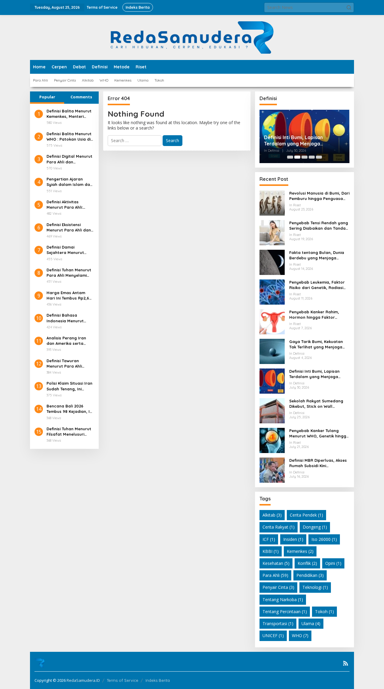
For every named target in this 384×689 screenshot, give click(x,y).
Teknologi (315, 587)
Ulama (311, 623)
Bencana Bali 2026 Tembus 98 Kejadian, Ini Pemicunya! (69, 409)
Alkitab (272, 515)
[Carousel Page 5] (319, 157)
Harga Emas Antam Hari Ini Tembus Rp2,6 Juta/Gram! (67, 295)
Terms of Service (122, 680)
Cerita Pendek (306, 515)
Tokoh (324, 611)
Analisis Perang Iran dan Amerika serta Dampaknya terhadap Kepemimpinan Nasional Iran (68, 341)
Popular (47, 97)
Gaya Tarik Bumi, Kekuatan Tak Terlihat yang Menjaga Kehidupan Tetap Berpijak (316, 344)
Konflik (307, 563)
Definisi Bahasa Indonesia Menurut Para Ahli (65, 318)
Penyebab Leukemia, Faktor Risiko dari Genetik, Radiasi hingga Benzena (317, 285)
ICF (268, 539)
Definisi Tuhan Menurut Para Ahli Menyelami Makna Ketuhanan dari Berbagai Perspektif (69, 272)
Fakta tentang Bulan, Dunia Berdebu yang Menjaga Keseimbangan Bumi (316, 255)
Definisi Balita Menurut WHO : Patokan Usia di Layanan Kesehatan (69, 136)
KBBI (270, 551)
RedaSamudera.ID (83, 680)
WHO (300, 635)
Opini (333, 563)
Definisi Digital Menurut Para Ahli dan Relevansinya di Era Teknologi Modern (69, 159)
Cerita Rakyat (278, 527)
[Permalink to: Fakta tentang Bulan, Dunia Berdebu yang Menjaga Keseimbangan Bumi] (272, 262)
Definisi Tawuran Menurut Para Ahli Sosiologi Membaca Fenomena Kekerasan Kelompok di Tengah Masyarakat (67, 363)
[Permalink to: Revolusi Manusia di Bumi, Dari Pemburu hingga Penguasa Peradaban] (272, 202)
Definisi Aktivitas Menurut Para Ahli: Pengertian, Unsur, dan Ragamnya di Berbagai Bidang (69, 204)
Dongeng (315, 527)
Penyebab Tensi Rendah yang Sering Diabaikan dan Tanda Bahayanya (318, 225)
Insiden (293, 539)
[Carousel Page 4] (312, 157)
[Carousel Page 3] (305, 157)
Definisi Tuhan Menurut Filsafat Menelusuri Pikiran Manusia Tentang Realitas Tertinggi (68, 431)
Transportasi (277, 623)
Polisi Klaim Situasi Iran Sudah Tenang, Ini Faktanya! (69, 386)
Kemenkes (300, 551)
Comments (81, 97)
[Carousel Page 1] (290, 157)
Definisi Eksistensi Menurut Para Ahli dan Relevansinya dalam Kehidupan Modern (68, 227)
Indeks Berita (158, 680)
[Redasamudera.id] (192, 37)
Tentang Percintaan (284, 611)
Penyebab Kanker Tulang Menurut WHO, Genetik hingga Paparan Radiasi (319, 433)
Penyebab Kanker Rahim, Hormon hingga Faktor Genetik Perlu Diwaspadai (314, 314)
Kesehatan (276, 563)
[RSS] (346, 663)
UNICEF (273, 635)
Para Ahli (275, 575)
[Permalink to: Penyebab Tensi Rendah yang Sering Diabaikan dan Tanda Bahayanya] (272, 232)
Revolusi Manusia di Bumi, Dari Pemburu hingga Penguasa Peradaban (319, 196)
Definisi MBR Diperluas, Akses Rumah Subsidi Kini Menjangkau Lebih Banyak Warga (318, 463)
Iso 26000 (324, 539)
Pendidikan (310, 575)
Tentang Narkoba (282, 599)
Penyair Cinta (278, 587)
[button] (349, 7)
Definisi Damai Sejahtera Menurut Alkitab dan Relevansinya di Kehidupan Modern (65, 250)
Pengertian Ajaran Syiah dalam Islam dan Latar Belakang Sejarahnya (69, 182)
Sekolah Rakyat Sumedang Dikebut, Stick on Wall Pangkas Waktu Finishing (316, 403)
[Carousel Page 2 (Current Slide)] (297, 157)
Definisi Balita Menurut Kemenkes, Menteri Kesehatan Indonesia (69, 114)
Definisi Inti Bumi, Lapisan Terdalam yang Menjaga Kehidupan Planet (293, 140)
